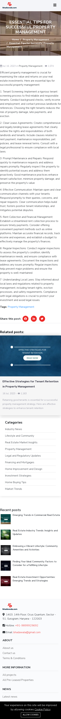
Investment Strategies (18, 476)
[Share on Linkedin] (34, 319)
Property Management (36, 39)
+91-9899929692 (26, 625)
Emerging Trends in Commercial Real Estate (36, 515)
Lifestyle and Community (19, 436)
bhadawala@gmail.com (26, 632)
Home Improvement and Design (23, 469)
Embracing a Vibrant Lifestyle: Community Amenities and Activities (35, 547)
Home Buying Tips (15, 482)
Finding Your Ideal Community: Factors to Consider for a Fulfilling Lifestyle (35, 563)
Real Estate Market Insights (21, 442)
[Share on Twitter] (42, 319)
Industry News (13, 429)
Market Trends (13, 489)
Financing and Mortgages (19, 462)
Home (15, 39)
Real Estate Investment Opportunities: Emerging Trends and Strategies (34, 578)
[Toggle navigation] (54, 5)
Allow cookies (30, 715)
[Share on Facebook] (25, 319)
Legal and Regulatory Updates (23, 456)
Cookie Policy (42, 709)
